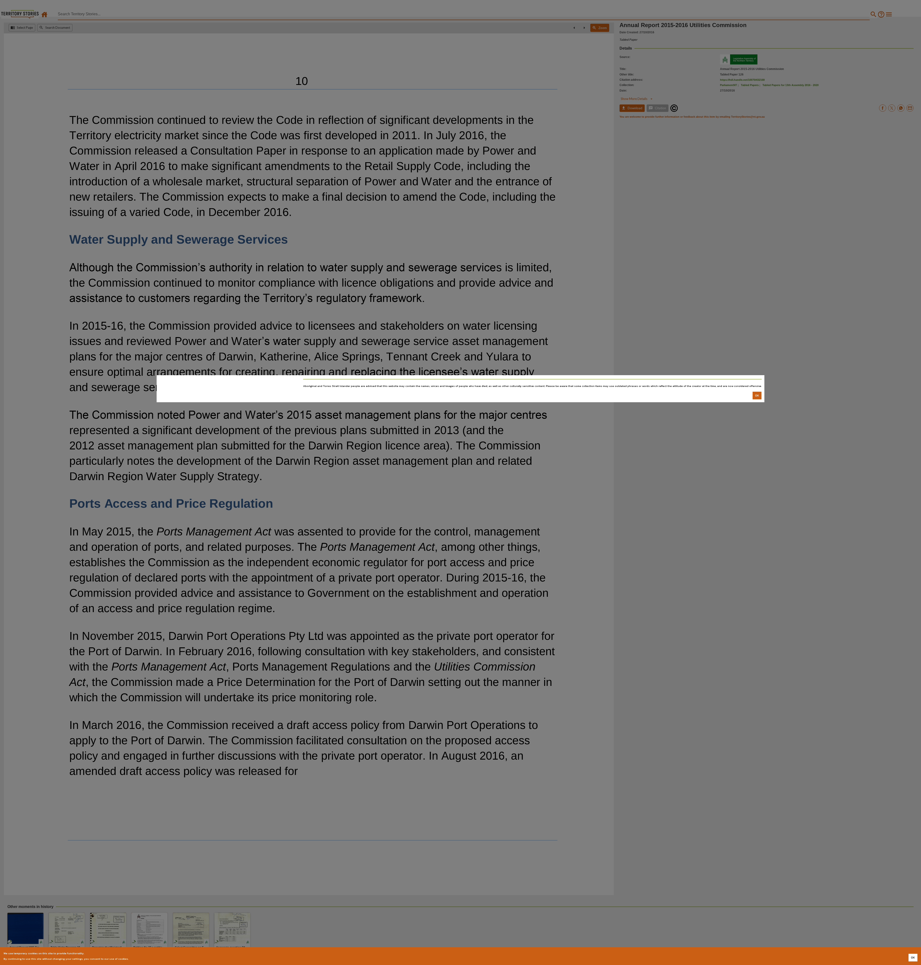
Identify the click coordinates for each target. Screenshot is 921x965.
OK (757, 395)
